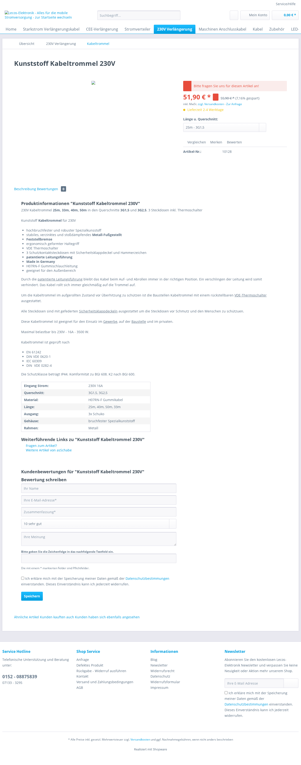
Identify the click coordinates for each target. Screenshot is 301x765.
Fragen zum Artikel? (41, 445)
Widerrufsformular (165, 682)
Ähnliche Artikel (26, 617)
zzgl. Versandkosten (211, 104)
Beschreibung (25, 189)
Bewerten (234, 142)
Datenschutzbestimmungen (147, 578)
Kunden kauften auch (57, 617)
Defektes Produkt (89, 665)
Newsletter (159, 665)
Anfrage (82, 659)
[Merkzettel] (234, 15)
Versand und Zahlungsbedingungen (104, 682)
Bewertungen (50, 189)
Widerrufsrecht (162, 671)
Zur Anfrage (234, 104)
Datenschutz (160, 676)
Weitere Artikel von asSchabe (48, 450)
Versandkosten (140, 739)
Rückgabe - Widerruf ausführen (101, 671)
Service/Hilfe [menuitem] (286, 4)
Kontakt (82, 676)
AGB (79, 687)
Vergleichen (196, 142)
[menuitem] (138, 17)
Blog (153, 659)
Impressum (159, 687)
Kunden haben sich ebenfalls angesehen (107, 617)
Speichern (32, 596)
